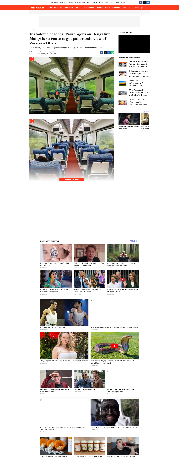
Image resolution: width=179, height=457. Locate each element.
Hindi (106, 2)
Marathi (111, 2)
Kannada (71, 2)
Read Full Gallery (72, 179)
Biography (69, 7)
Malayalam (54, 2)
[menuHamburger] (145, 8)
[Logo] (38, 7)
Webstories (116, 7)
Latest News (53, 7)
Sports (107, 7)
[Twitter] (144, 2)
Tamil (95, 2)
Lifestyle (78, 7)
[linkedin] (148, 2)
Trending (99, 7)
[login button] (142, 7)
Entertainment (88, 7)
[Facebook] (140, 2)
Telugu (89, 2)
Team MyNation (50, 52)
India (61, 7)
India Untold (127, 7)
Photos (136, 7)
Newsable (63, 2)
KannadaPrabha (80, 2)
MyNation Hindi (121, 2)
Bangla (100, 2)
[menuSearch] (148, 8)
